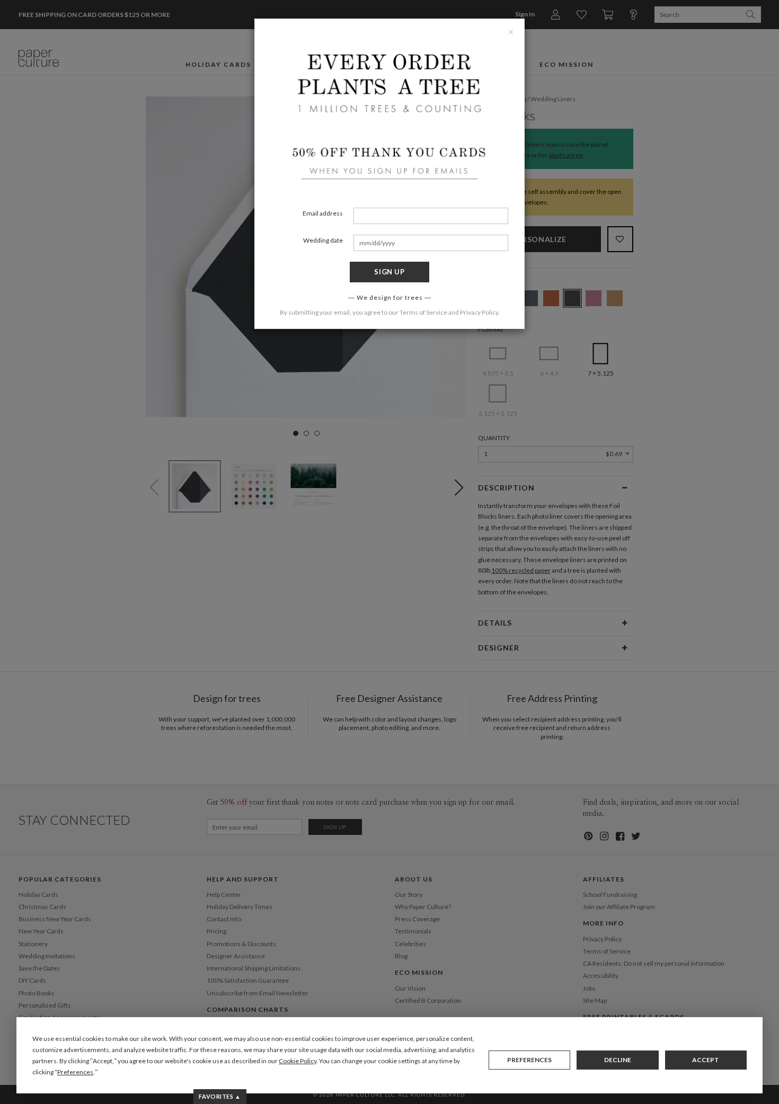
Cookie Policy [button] (297, 1061)
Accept (705, 1060)
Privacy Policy (479, 312)
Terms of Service (423, 312)
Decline (617, 1060)
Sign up (389, 272)
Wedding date (323, 240)
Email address (323, 213)
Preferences (529, 1060)
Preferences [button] (75, 1072)
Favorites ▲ (220, 1096)
